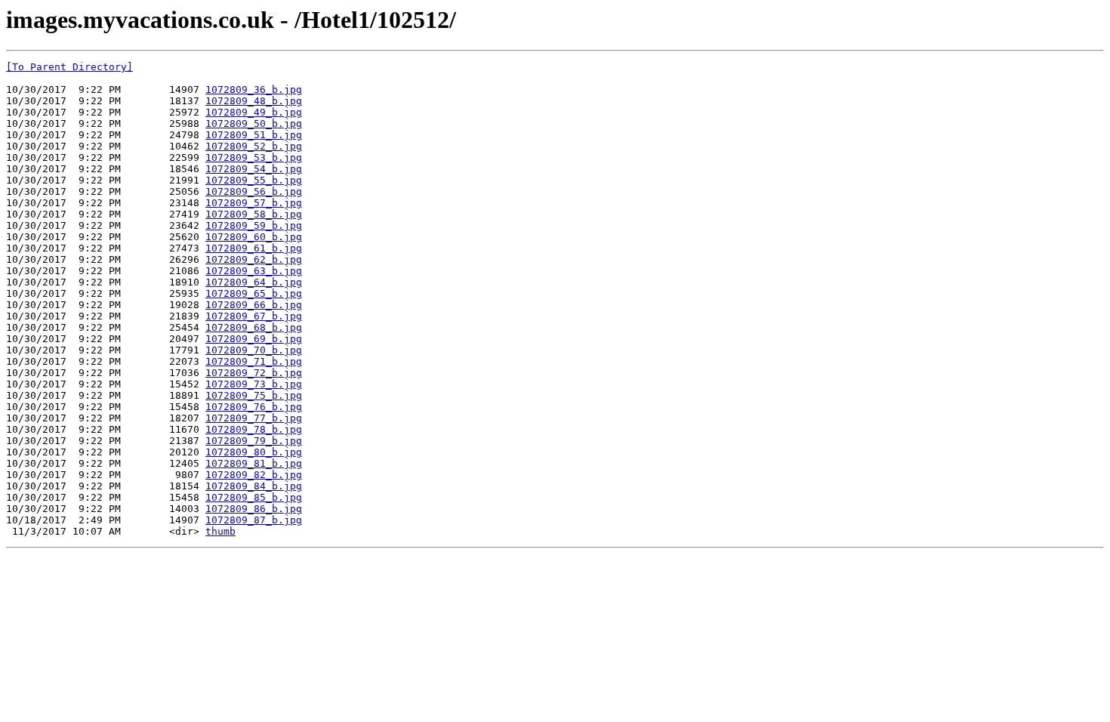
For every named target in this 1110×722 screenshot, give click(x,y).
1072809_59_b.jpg (253, 225)
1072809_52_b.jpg (253, 146)
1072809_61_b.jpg (253, 248)
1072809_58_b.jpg (253, 214)
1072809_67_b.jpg (253, 316)
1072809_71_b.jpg (253, 361)
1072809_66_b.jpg (253, 304)
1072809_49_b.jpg (253, 112)
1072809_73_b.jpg (253, 384)
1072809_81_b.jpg (253, 463)
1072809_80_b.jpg (253, 452)
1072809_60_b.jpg (253, 236)
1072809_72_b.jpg (253, 372)
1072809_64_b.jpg (253, 282)
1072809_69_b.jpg (253, 338)
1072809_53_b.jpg (253, 157)
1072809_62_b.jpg (253, 259)
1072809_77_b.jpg (253, 418)
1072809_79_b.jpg (253, 440)
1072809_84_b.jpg (253, 486)
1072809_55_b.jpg (253, 180)
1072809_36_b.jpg (253, 89)
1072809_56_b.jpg (253, 191)
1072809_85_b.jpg (253, 497)
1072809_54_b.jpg (253, 168)
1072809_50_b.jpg (253, 123)
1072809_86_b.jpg (253, 508)
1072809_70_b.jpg (253, 350)
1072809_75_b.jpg (253, 395)
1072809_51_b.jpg (253, 134)
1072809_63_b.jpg (253, 270)
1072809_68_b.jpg (253, 327)
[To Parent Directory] (69, 67)
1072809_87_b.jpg (253, 520)
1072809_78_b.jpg (253, 429)
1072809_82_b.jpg (253, 474)
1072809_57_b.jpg (253, 202)
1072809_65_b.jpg (253, 293)
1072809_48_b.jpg (253, 100)
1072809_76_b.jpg (253, 406)
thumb (220, 531)
